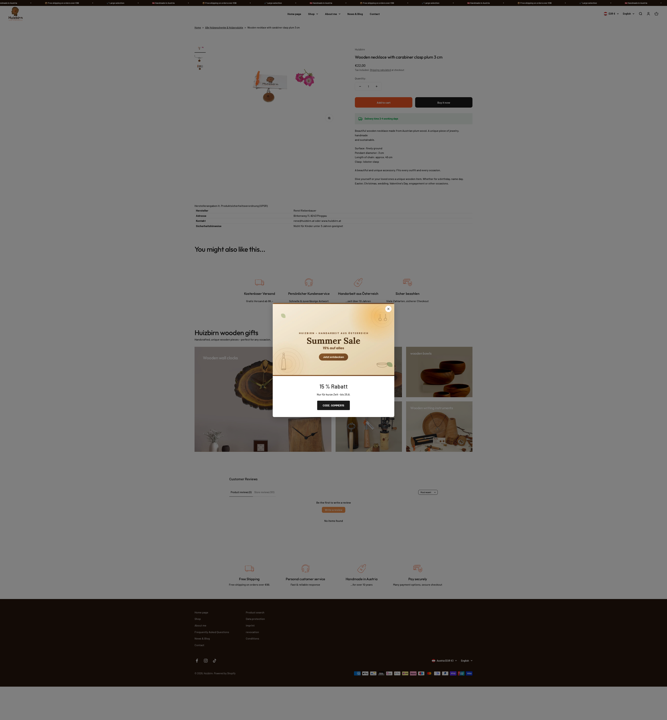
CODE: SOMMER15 (333, 405)
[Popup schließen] (388, 309)
